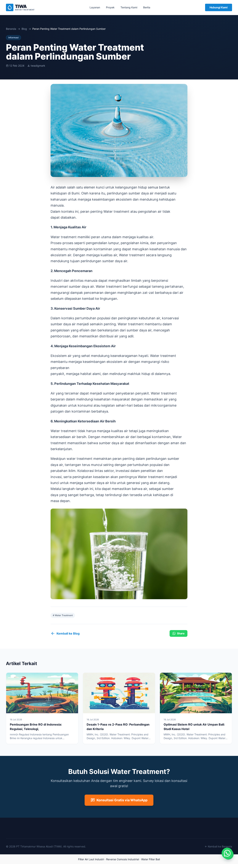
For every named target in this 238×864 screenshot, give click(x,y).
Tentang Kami (128, 7)
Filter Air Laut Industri (91, 859)
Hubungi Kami (219, 7)
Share (180, 633)
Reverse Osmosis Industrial (122, 859)
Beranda (11, 28)
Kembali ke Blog (65, 633)
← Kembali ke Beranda (218, 846)
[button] (227, 853)
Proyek (110, 7)
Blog (24, 28)
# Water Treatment (63, 615)
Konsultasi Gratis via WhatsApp (119, 800)
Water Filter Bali (150, 859)
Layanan (95, 7)
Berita (146, 7)
